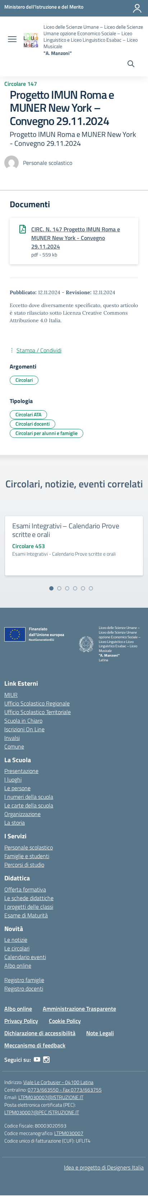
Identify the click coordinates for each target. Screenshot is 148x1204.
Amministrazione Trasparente (79, 1008)
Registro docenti (23, 988)
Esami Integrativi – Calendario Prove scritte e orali (65, 530)
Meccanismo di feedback (34, 1045)
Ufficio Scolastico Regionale (37, 703)
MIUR (11, 694)
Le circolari (16, 948)
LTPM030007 (68, 1133)
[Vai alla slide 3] (67, 588)
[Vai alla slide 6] (91, 588)
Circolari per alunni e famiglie (46, 433)
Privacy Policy (21, 1021)
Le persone (17, 788)
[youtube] (37, 1059)
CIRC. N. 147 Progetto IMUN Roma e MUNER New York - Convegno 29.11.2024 (75, 238)
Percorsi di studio (24, 864)
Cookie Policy (65, 1021)
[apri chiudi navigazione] (12, 40)
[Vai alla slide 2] (59, 588)
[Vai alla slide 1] (51, 588)
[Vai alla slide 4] (75, 588)
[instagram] (46, 1059)
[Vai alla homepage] (31, 40)
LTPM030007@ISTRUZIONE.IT (50, 1097)
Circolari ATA (28, 414)
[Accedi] (137, 8)
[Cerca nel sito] (131, 64)
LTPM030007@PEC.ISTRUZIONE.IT (41, 1112)
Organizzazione (22, 814)
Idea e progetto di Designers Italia (104, 1167)
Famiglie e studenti (26, 856)
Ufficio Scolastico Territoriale (37, 712)
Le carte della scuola (28, 805)
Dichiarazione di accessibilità (39, 1033)
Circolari (24, 380)
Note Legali (100, 1033)
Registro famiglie (24, 980)
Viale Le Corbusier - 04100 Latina (58, 1082)
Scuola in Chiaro (23, 720)
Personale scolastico (28, 847)
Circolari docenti (32, 423)
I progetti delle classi (28, 906)
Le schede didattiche (29, 898)
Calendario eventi (25, 957)
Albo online (17, 965)
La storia (14, 822)
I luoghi (13, 779)
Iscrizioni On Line (24, 729)
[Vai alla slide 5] (83, 588)
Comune (14, 746)
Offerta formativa (25, 889)
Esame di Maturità (26, 915)
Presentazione (21, 771)
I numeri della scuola (28, 796)
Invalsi (12, 737)
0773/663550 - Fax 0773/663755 (65, 1089)
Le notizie (15, 939)
